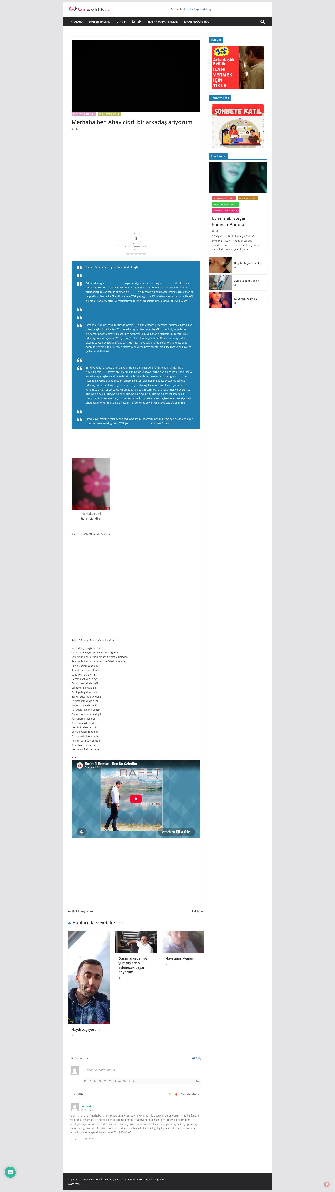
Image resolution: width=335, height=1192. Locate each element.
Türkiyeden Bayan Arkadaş (225, 210)
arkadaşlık (168, 283)
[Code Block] (119, 1081)
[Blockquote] (114, 1081)
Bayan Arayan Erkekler (83, 114)
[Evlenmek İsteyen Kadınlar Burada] (238, 177)
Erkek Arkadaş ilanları (163, 21)
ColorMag (153, 1179)
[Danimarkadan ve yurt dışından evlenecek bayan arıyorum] (136, 933)
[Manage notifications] (327, 1184)
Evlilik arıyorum (82, 911)
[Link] (124, 1081)
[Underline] (95, 1081)
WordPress (74, 1184)
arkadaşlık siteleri (138, 423)
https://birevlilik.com (98, 308)
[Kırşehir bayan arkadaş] (220, 265)
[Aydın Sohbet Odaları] (220, 282)
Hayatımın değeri (179, 958)
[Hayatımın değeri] (183, 933)
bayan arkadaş (114, 283)
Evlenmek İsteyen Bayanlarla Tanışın (110, 1179)
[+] (134, 1081)
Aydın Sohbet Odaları (246, 281)
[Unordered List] (109, 1081)
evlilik (133, 292)
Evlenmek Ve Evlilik (245, 298)
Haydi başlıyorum (86, 1029)
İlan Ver (121, 21)
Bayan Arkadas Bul (196, 21)
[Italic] (90, 1081)
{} (129, 1081)
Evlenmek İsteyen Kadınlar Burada (204, 8)
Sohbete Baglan (99, 21)
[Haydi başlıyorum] (89, 933)
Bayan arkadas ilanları (224, 198)
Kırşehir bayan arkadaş (248, 263)
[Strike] (100, 1081)
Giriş (198, 1058)
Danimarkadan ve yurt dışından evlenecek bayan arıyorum (132, 965)
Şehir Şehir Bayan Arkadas (225, 204)
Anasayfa (77, 21)
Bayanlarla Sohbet (248, 198)
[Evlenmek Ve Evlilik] (220, 300)
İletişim (137, 21)
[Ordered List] (104, 1081)
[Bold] (85, 1081)
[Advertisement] (136, 156)
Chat (190, 342)
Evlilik (195, 911)
